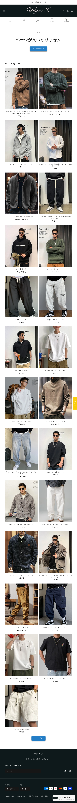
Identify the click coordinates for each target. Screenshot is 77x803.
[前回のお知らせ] (4, 2)
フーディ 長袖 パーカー (21, 269)
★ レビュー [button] (75, 403)
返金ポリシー (48, 796)
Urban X (13, 796)
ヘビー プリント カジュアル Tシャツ (55, 678)
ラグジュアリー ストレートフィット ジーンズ (55, 524)
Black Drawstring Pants (21, 320)
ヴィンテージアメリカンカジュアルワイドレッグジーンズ (21, 473)
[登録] (39, 771)
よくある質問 (35, 759)
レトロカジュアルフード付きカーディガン (21, 524)
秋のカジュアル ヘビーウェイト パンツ (55, 628)
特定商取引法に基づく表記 (36, 796)
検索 (27, 759)
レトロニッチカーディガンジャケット (21, 216)
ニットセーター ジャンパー (55, 269)
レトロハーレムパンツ (21, 628)
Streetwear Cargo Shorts (22, 729)
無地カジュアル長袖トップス (55, 472)
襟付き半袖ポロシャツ (21, 370)
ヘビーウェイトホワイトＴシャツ (55, 370)
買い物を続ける (38, 48)
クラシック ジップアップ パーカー (21, 164)
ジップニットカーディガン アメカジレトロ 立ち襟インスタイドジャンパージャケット (22, 112)
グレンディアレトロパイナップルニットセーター (55, 112)
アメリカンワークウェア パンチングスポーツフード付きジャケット (55, 576)
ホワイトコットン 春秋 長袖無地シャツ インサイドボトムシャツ (55, 165)
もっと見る (38, 738)
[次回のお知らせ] (73, 2)
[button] (4, 10)
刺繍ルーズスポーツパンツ (55, 320)
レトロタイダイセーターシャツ (55, 421)
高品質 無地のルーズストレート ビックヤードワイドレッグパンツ (55, 217)
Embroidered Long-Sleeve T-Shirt (21, 421)
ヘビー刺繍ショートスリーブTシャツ (21, 678)
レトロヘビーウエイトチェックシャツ (21, 575)
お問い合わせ (46, 759)
